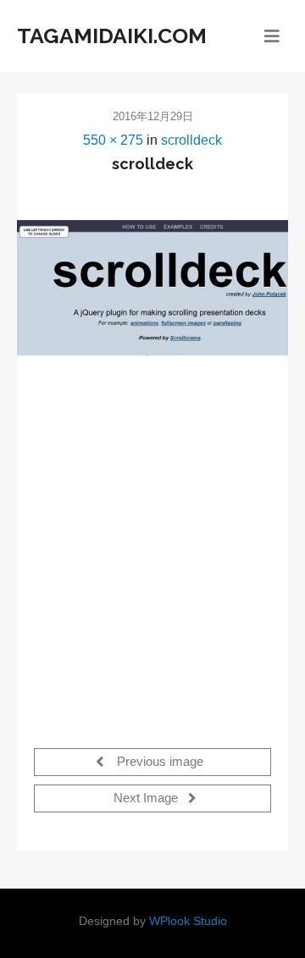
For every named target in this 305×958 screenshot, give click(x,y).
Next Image (147, 799)
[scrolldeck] (152, 287)
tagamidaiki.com (112, 35)
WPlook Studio (188, 921)
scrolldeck (191, 140)
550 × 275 (113, 140)
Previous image (158, 762)
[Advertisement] (152, 541)
